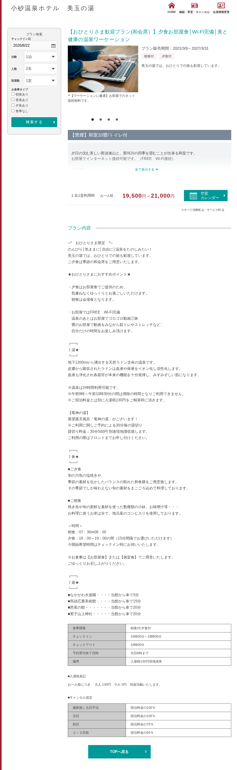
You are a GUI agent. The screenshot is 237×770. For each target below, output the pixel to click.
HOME (172, 12)
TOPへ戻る (119, 752)
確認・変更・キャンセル (194, 12)
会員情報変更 (221, 12)
